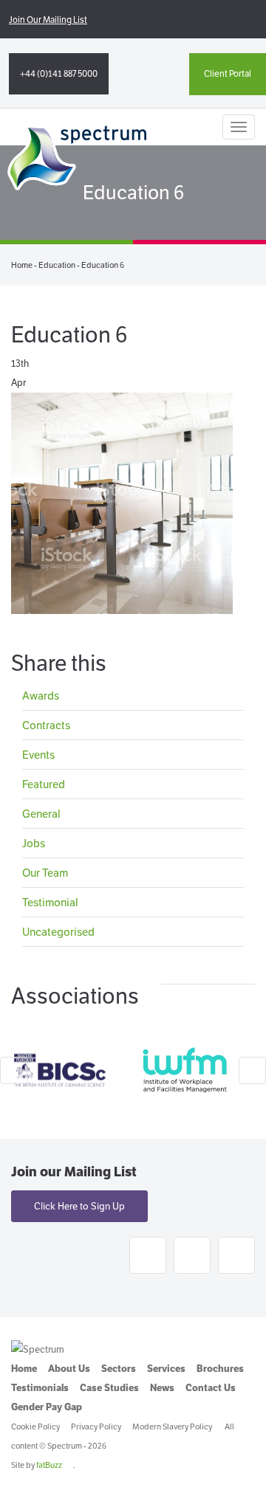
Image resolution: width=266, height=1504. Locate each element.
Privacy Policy (96, 1426)
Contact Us (210, 1387)
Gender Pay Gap (46, 1407)
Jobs (33, 843)
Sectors (118, 1368)
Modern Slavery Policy (172, 1426)
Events (38, 755)
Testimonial (50, 902)
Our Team (45, 873)
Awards (40, 696)
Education (56, 265)
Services (166, 1368)
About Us (69, 1368)
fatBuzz (49, 1465)
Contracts (46, 725)
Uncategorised (58, 932)
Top (249, 1484)
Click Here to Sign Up (79, 1206)
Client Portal (227, 73)
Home (22, 265)
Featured (43, 784)
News (162, 1387)
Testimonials (40, 1387)
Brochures (220, 1368)
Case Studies (109, 1387)
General (41, 814)
